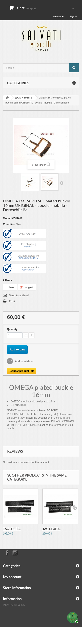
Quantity (12, 329)
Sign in (73, 16)
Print (12, 301)
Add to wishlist (23, 361)
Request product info (21, 370)
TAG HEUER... (12, 528)
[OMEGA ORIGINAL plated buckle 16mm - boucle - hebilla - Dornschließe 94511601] (30, 182)
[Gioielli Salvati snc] (41, 38)
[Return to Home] (7, 97)
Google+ (28, 287)
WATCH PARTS (23, 97)
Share (10, 287)
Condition (9, 224)
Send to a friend (19, 295)
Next (61, 183)
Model (7, 218)
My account (12, 576)
